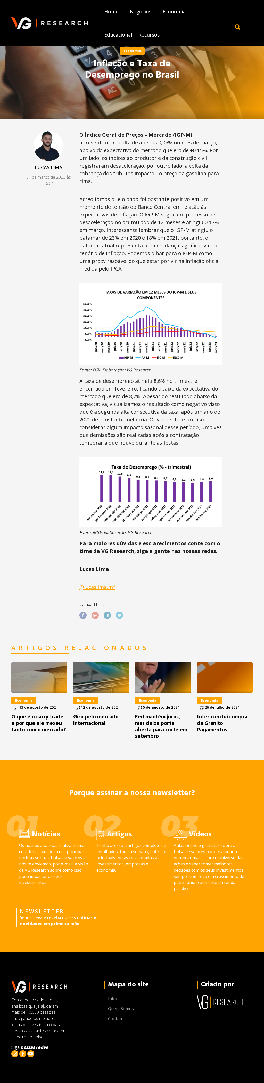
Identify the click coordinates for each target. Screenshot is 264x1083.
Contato (116, 1018)
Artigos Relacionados (80, 648)
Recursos (149, 34)
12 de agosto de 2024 (100, 707)
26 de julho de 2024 (222, 707)
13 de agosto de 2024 (38, 707)
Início (113, 998)
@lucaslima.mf (97, 587)
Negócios (140, 11)
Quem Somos (121, 1008)
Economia (174, 11)
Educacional (118, 34)
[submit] (237, 26)
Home (111, 11)
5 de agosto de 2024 (160, 707)
